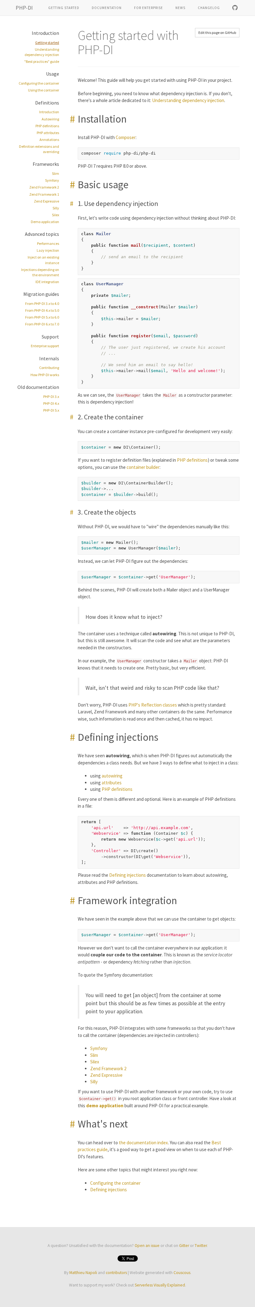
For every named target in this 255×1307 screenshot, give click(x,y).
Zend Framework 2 (44, 187)
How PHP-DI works (44, 374)
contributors (116, 1272)
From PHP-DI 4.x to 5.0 (42, 310)
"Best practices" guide (41, 61)
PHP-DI (24, 7)
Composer (126, 137)
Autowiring (50, 119)
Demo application (45, 221)
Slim (55, 173)
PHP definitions (47, 126)
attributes (112, 783)
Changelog (209, 8)
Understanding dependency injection (188, 100)
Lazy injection (48, 250)
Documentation (107, 8)
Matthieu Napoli (83, 1272)
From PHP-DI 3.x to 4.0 (42, 303)
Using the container (43, 90)
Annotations (49, 139)
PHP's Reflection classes (152, 705)
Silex (55, 214)
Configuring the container (39, 83)
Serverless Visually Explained (160, 1285)
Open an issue (147, 1245)
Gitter (184, 1245)
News (180, 8)
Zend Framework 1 (44, 194)
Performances (48, 243)
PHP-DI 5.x (51, 410)
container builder (143, 467)
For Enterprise (148, 8)
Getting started (63, 8)
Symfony (52, 180)
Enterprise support (45, 345)
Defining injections (127, 875)
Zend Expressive (46, 201)
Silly (56, 208)
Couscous (182, 1272)
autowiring (112, 776)
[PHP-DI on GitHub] (235, 7)
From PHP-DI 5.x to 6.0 (42, 317)
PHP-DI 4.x (51, 403)
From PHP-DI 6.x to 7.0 (42, 324)
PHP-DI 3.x (51, 396)
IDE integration (47, 281)
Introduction (49, 112)
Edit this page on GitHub (217, 32)
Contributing (49, 367)
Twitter (201, 1245)
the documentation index (143, 1143)
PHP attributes (48, 132)
